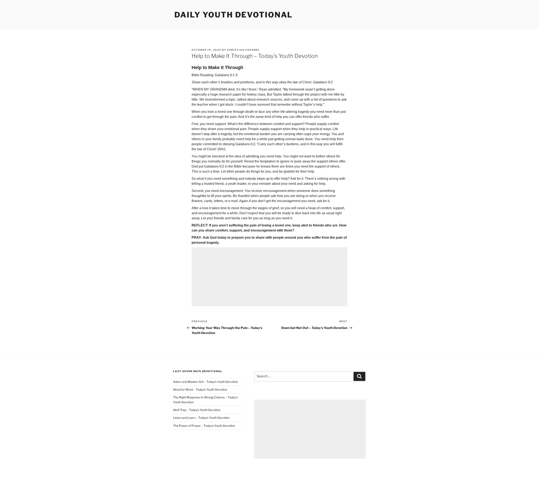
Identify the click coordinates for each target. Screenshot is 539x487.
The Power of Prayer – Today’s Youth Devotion (204, 425)
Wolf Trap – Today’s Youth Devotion (196, 410)
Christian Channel (243, 49)
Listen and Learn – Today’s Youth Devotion (201, 417)
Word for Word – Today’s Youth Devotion (200, 389)
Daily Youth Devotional (233, 14)
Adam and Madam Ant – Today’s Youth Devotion (205, 381)
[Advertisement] (269, 276)
